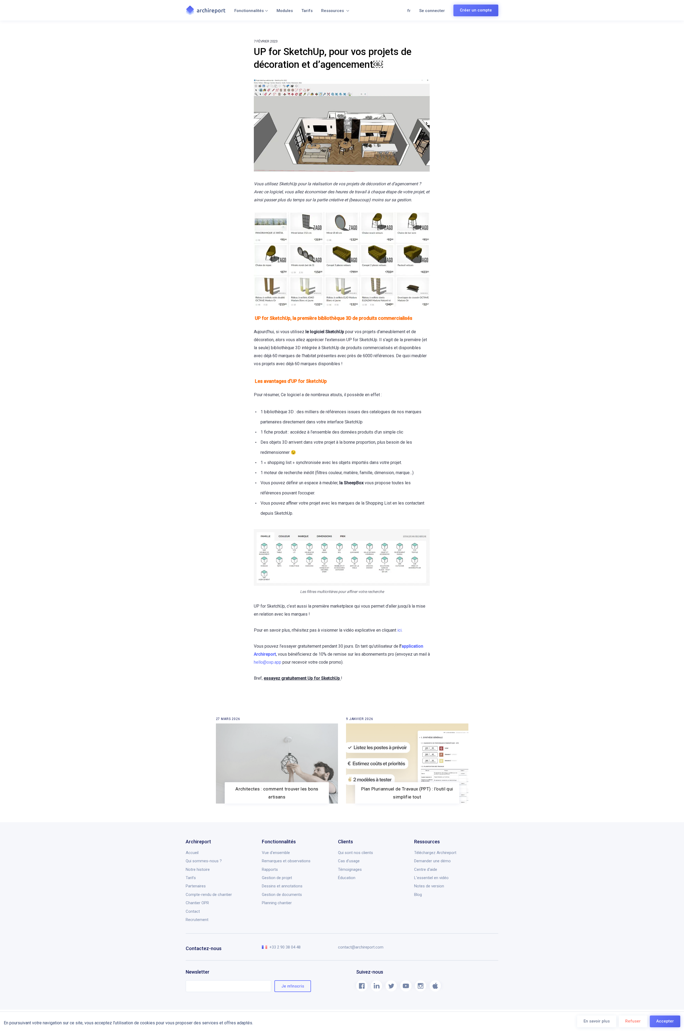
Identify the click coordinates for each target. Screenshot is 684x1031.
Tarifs (307, 10)
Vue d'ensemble (276, 852)
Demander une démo (432, 861)
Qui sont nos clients (355, 852)
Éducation (346, 877)
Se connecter (432, 10)
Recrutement (197, 919)
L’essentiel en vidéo (431, 877)
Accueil (192, 852)
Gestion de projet (277, 877)
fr (409, 10)
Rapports (270, 869)
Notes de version (429, 886)
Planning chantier (277, 902)
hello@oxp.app (267, 662)
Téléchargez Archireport (435, 852)
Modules (285, 10)
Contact (193, 911)
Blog (418, 894)
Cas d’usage (349, 861)
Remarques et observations (286, 861)
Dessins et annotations (282, 886)
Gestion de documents (282, 894)
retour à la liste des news (218, 720)
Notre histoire (198, 869)
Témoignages (350, 869)
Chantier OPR (197, 902)
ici (399, 630)
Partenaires (196, 886)
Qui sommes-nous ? (204, 861)
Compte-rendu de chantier (209, 894)
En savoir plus (597, 1021)
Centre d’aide (425, 869)
